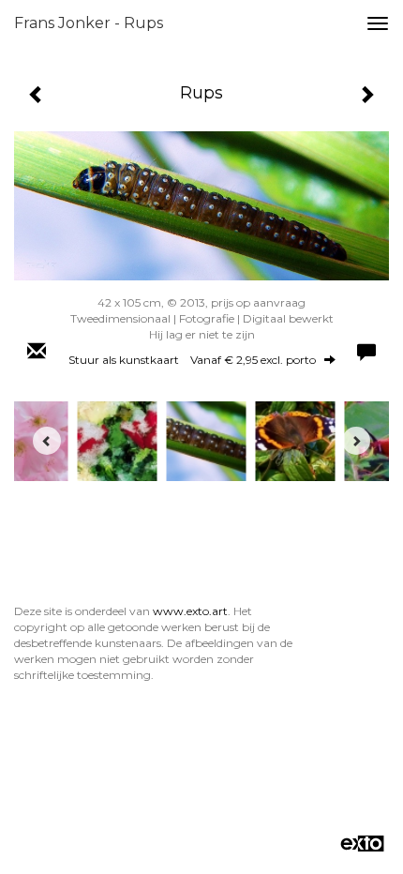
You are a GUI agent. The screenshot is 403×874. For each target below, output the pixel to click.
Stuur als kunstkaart (192, 360)
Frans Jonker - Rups (88, 23)
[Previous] (47, 441)
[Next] (356, 441)
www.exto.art (190, 611)
